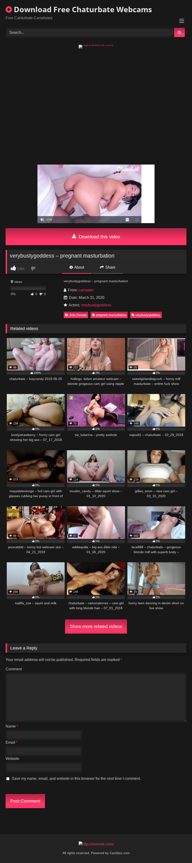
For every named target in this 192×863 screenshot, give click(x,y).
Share (109, 267)
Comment (14, 669)
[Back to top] (177, 849)
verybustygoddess (96, 305)
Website (12, 759)
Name (12, 726)
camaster (86, 290)
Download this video (98, 236)
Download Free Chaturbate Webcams (82, 9)
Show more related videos (96, 626)
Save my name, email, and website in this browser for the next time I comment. (76, 778)
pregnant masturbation (111, 315)
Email (12, 742)
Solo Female (78, 315)
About (79, 267)
